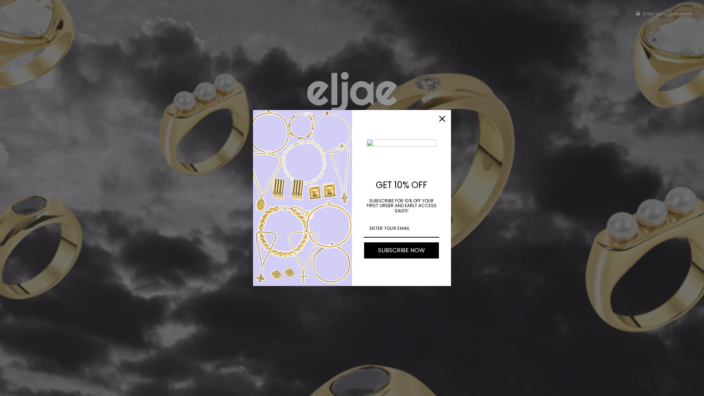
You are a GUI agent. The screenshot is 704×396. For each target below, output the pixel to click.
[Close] (442, 119)
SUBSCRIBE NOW (401, 250)
